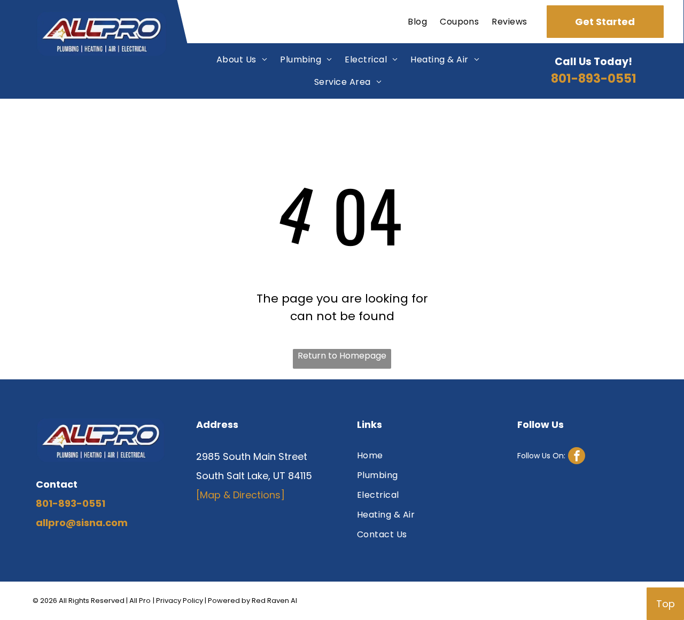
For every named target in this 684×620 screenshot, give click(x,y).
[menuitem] (417, 22)
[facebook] (551, 457)
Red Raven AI (274, 600)
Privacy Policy (179, 600)
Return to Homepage (342, 355)
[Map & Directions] (240, 495)
